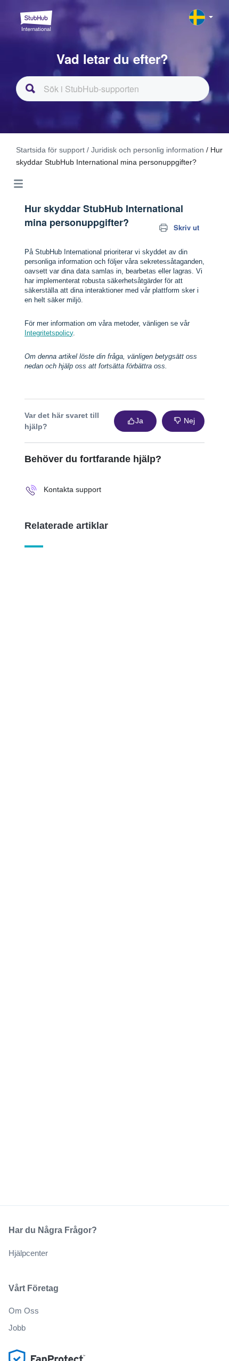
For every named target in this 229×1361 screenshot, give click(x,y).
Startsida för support (50, 150)
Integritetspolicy (48, 333)
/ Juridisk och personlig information (145, 150)
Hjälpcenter (28, 1253)
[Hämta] (94, 689)
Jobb (17, 1327)
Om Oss (24, 1310)
